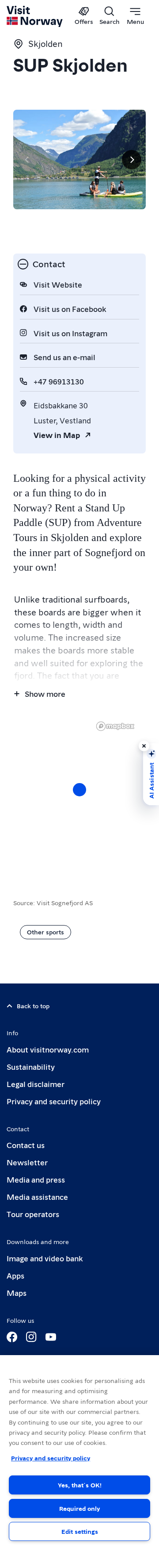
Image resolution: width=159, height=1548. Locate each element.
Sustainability (31, 1066)
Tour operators (33, 1214)
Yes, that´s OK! (80, 1485)
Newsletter (27, 1162)
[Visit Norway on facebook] (12, 1337)
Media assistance (37, 1196)
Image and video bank (45, 1258)
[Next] (131, 159)
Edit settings (79, 1531)
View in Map (57, 435)
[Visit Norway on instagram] (31, 1337)
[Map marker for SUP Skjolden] (79, 789)
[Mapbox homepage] (115, 726)
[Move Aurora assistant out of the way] (144, 746)
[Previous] (27, 159)
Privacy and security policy (54, 1101)
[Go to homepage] (35, 16)
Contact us (26, 1145)
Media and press (36, 1179)
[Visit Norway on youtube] (50, 1337)
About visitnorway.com (48, 1049)
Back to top (33, 1006)
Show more (45, 693)
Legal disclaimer (35, 1084)
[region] (79, 798)
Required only (79, 1508)
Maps (16, 1292)
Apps (15, 1275)
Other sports (45, 932)
